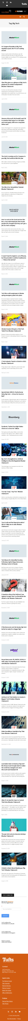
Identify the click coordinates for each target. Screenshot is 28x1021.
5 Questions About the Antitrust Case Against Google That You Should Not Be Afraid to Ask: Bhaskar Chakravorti (13, 596)
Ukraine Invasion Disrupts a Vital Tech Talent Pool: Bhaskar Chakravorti (12, 330)
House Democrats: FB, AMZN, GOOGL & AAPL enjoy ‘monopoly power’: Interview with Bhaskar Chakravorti (13, 661)
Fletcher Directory (6, 985)
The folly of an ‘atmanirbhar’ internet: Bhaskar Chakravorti (12, 188)
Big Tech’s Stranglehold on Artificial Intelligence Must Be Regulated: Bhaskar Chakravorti (13, 461)
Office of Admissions (7, 992)
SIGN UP (5, 916)
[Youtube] (7, 5)
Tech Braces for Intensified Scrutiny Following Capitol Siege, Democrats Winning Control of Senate (12, 562)
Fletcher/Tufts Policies (7, 1001)
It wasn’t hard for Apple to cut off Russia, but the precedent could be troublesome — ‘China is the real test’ (13, 258)
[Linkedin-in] (10, 2)
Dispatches (10, 901)
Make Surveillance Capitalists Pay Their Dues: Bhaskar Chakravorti (12, 732)
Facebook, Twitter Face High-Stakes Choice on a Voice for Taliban (12, 427)
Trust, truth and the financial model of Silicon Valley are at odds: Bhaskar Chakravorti (12, 524)
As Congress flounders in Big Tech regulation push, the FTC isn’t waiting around (12, 48)
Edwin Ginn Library (6, 990)
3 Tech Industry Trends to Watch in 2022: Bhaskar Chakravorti (13, 362)
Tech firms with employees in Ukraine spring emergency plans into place (12, 294)
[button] (20, 17)
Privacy (19, 1018)
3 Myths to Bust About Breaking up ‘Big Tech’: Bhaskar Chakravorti (13, 869)
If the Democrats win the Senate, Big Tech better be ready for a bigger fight (13, 628)
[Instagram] (7, 2)
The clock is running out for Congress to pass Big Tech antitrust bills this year (13, 157)
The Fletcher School (7, 981)
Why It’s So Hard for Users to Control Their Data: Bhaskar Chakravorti (12, 801)
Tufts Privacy (5, 1003)
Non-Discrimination (11, 1018)
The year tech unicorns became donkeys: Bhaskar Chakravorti (13, 835)
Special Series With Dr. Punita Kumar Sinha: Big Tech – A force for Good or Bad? (12, 394)
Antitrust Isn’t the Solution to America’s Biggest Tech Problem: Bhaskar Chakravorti (13, 699)
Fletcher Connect (6, 988)
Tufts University (6, 983)
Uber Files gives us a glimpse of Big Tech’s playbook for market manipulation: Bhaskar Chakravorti (13, 84)
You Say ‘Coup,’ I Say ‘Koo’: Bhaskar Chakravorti (12, 492)
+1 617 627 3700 (12, 972)
